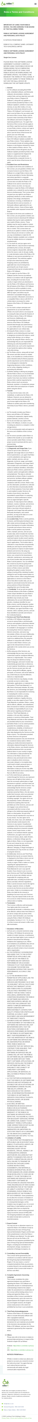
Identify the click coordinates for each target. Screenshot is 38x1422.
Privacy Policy (5, 1418)
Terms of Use (28, 1418)
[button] (35, 4)
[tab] (19, 20)
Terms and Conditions (17, 1418)
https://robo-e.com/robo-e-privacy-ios (22, 1350)
